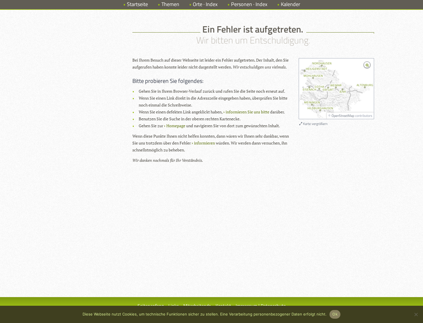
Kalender (290, 4)
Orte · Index (205, 4)
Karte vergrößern (314, 123)
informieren (204, 143)
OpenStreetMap (342, 115)
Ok (335, 314)
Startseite (137, 4)
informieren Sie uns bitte (247, 112)
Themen (170, 4)
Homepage (175, 125)
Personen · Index (249, 4)
